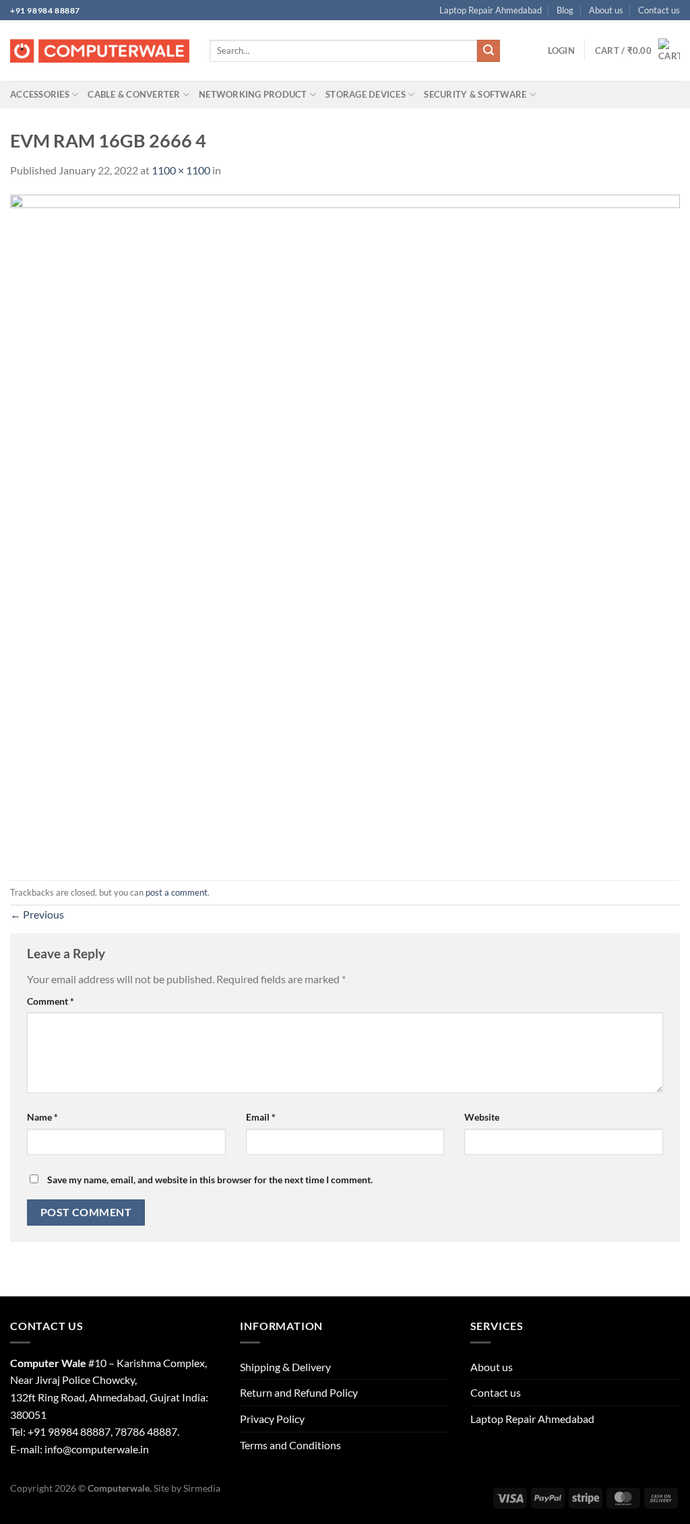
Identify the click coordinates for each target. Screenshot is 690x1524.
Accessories (39, 94)
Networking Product (253, 94)
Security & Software (475, 94)
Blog (565, 10)
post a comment (177, 892)
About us (606, 10)
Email (261, 1117)
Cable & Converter (134, 94)
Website (481, 1117)
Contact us (659, 10)
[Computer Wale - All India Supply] (99, 51)
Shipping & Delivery (285, 1366)
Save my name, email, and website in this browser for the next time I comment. (210, 1179)
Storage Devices (365, 94)
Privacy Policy (272, 1418)
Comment (50, 1001)
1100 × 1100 (181, 170)
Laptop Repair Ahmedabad (490, 10)
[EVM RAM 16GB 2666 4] (345, 528)
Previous (37, 914)
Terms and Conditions (290, 1444)
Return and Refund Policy (299, 1392)
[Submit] (488, 51)
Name (42, 1117)
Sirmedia (201, 1488)
